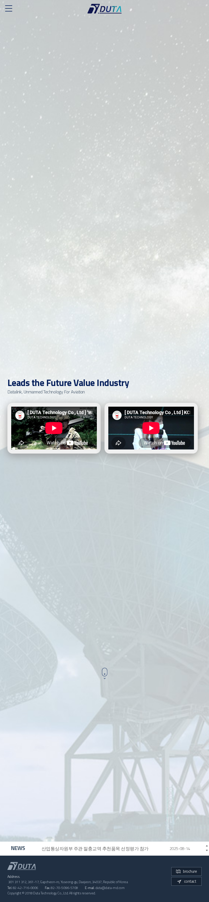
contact (190, 881)
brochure (190, 871)
